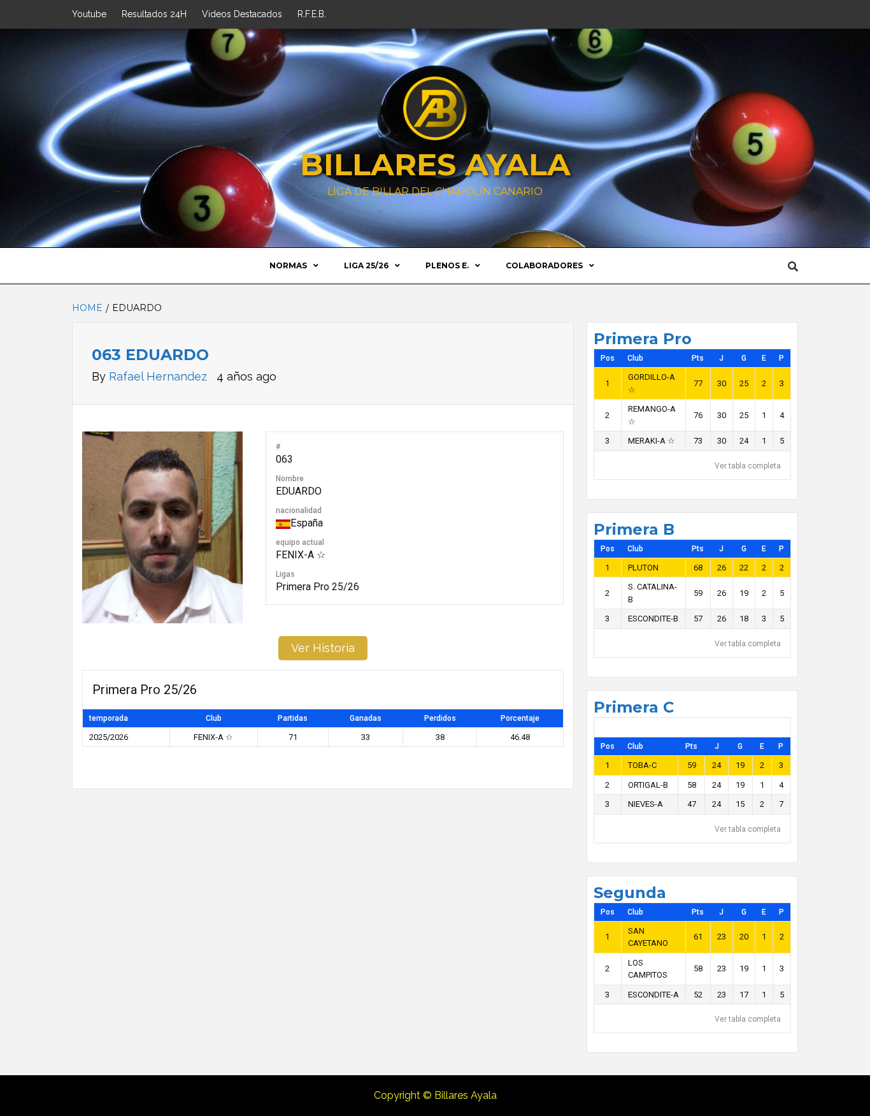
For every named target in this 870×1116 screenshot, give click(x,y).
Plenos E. (447, 265)
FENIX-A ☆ (300, 555)
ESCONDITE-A (653, 994)
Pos (608, 358)
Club (635, 358)
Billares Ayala (435, 164)
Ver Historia (323, 648)
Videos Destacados (242, 14)
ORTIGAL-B (648, 785)
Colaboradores (544, 265)
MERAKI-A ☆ (651, 441)
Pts (698, 358)
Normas (288, 265)
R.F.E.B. (311, 14)
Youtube (89, 14)
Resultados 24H (154, 14)
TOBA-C (642, 765)
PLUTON (643, 567)
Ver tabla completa (748, 465)
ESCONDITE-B (653, 618)
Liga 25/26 (366, 265)
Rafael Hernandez (159, 376)
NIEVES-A (645, 804)
